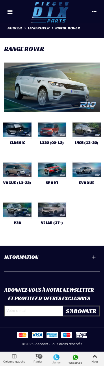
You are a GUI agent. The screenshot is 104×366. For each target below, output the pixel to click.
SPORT (52, 183)
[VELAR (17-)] (52, 210)
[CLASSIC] (17, 130)
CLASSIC (17, 143)
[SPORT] (52, 170)
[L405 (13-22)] (86, 130)
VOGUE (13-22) (17, 183)
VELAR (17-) (52, 223)
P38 (17, 223)
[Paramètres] (94, 11)
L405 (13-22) (87, 143)
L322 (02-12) (52, 143)
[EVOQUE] (86, 170)
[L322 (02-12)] (52, 130)
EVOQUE (86, 183)
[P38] (17, 210)
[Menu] (9, 11)
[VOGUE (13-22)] (17, 170)
